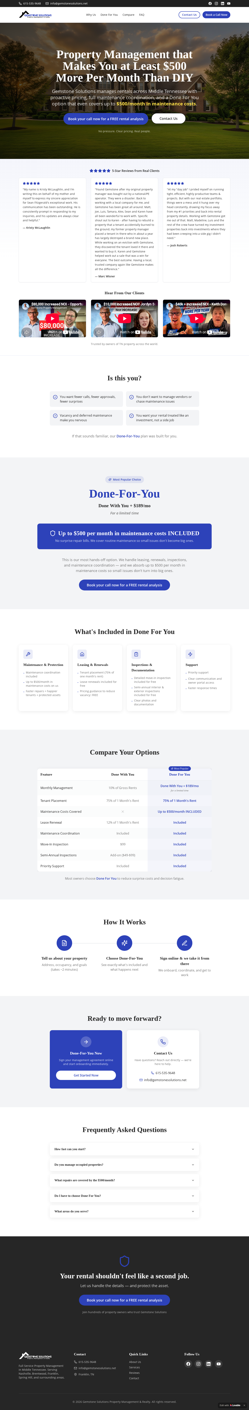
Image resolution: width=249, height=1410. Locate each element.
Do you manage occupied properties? (78, 1164)
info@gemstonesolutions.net (165, 1080)
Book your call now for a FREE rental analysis (106, 118)
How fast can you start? (70, 1149)
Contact (134, 1378)
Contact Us (189, 15)
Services (134, 1367)
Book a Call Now (216, 15)
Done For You (109, 15)
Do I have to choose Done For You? (77, 1195)
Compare (128, 15)
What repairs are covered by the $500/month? (84, 1180)
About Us (135, 1362)
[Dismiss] (244, 1405)
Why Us (91, 15)
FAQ (141, 15)
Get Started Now (86, 1075)
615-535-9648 (165, 1073)
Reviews (134, 1373)
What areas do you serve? (71, 1211)
